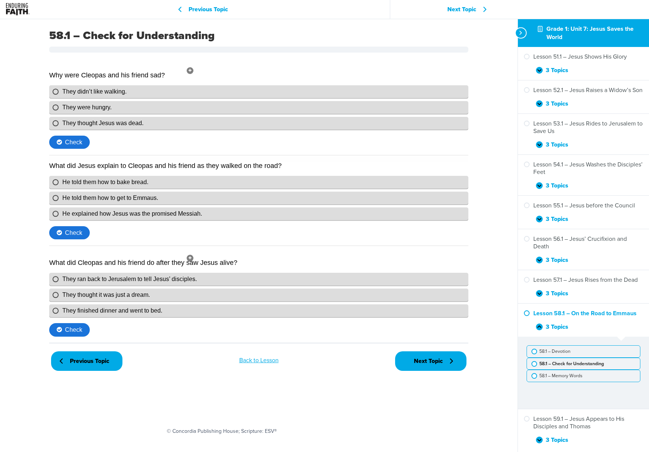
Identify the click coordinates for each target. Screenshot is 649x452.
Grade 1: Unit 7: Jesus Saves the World (590, 32)
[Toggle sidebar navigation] (520, 33)
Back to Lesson (259, 360)
